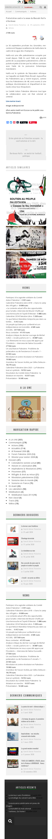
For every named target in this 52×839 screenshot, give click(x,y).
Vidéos (12, 503)
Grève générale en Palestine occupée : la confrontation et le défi (26, 139)
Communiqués (15, 442)
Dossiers (13, 460)
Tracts (11, 500)
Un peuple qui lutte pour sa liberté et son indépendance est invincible (23, 325)
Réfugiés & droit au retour (23, 474)
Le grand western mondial (29, 748)
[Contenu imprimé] (41, 39)
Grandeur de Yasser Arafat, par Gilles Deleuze (25, 362)
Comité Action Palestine (17, 25)
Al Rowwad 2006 (19, 451)
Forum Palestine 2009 (21, 454)
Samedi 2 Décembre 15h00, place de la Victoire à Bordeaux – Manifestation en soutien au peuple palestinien (26, 210)
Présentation (11, 378)
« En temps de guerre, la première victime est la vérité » (32, 720)
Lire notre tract (13, 101)
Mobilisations (15, 492)
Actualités (16, 448)
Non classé (14, 497)
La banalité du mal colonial (20, 808)
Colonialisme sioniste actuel (24, 463)
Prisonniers (16, 471)
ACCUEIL (9, 330)
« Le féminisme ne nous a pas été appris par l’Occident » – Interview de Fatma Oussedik (24, 342)
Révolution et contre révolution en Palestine (24, 357)
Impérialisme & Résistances (24, 468)
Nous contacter (12, 332)
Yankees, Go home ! (17, 811)
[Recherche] (41, 7)
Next (43, 409)
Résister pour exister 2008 (23, 457)
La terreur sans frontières (29, 526)
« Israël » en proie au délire (30, 578)
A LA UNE (13, 439)
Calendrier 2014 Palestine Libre (19, 316)
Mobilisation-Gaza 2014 (22, 494)
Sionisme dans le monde (23, 480)
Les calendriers (15, 489)
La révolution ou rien (28, 550)
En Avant (13, 486)
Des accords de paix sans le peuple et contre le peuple (30, 564)
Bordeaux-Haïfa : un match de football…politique (26, 154)
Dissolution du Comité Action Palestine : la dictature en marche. (25, 186)
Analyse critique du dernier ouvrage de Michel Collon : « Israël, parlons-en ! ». (25, 336)
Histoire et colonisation (22, 465)
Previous (9, 409)
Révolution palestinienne (22, 477)
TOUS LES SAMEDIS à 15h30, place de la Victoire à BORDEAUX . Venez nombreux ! (33, 763)
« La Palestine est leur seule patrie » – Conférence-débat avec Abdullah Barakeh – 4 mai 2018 (26, 238)
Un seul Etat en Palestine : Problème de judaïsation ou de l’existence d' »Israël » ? (23, 350)
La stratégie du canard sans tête (26, 412)
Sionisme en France (20, 483)
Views (26, 595)
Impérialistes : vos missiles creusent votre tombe (30, 734)
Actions (11, 28)
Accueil (9, 11)
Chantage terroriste (27, 538)
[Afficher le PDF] (34, 39)
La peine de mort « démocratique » (33, 706)
